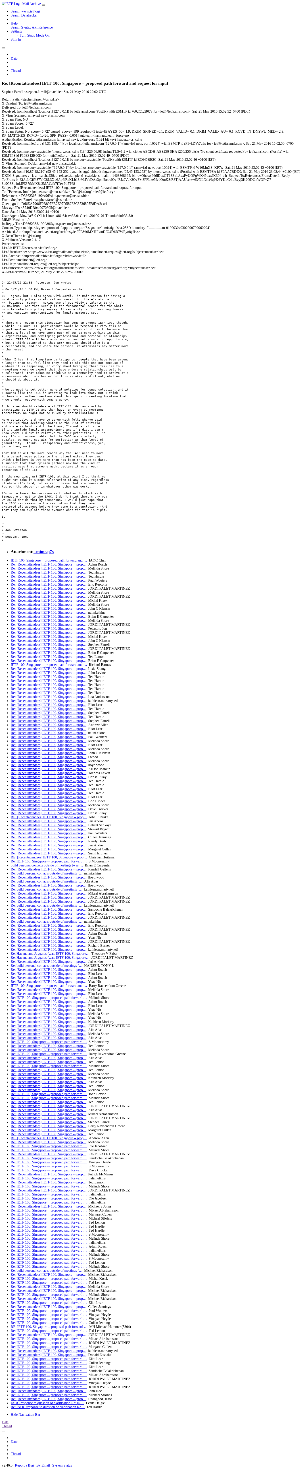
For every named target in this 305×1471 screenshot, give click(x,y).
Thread (16, 70)
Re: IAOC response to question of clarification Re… (48, 1407)
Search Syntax (21, 27)
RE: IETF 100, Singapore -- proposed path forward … (49, 1327)
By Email (43, 1465)
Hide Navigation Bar (25, 1414)
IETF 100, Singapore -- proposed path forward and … (49, 560)
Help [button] (14, 23)
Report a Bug (24, 1465)
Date (14, 58)
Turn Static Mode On (35, 35)
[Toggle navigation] (43, 5)
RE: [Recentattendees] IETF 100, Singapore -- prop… (49, 817)
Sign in (16, 39)
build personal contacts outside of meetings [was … (47, 865)
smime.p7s (43, 551)
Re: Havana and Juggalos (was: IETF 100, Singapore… (50, 953)
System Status (62, 1465)
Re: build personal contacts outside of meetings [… (46, 873)
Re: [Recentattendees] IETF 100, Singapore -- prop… (48, 564)
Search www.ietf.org (25, 11)
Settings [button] (16, 31)
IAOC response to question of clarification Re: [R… (47, 1403)
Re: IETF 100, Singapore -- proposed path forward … (49, 861)
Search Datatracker (24, 15)
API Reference (42, 27)
